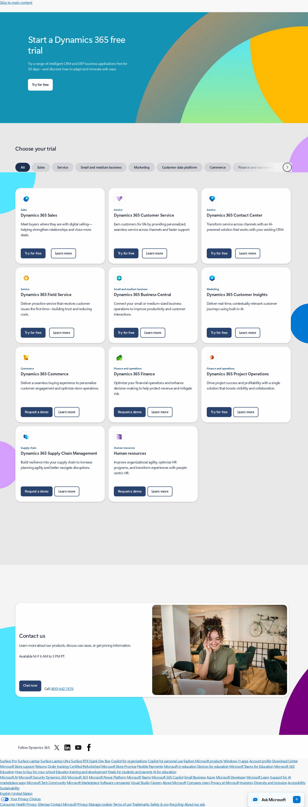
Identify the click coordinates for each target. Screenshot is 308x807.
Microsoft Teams (139, 777)
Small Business (195, 777)
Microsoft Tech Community (46, 782)
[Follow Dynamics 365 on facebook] (88, 747)
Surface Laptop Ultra (55, 761)
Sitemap (44, 804)
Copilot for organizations (129, 761)
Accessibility (296, 782)
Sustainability (9, 788)
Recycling (177, 804)
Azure (211, 777)
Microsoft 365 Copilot (167, 777)
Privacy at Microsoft (225, 782)
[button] (30, 686)
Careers (156, 782)
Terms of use (122, 804)
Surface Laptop (28, 761)
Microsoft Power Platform (107, 777)
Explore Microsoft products (203, 761)
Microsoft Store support (17, 766)
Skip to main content (16, 2)
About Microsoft (174, 782)
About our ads (194, 804)
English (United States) (16, 793)
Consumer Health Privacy (18, 804)
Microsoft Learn (257, 777)
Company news (198, 782)
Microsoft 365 (77, 777)
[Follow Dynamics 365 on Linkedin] (67, 747)
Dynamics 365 (56, 777)
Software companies (115, 782)
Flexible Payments (150, 766)
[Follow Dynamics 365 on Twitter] (56, 747)
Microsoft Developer (231, 777)
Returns (41, 766)
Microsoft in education (180, 766)
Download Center (285, 761)
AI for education (164, 771)
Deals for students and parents (130, 771)
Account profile (260, 761)
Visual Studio (140, 782)
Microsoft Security (31, 777)
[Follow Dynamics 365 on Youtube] (78, 747)
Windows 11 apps (235, 761)
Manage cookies (100, 804)
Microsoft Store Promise (118, 766)
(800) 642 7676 (62, 688)
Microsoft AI (9, 777)
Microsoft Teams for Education (251, 766)
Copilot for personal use (165, 761)
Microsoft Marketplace (83, 782)
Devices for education (213, 766)
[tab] (22, 167)
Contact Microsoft (64, 804)
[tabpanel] (153, 342)
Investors (246, 782)
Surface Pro (8, 761)
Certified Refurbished (84, 766)
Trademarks (140, 804)
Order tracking (58, 766)
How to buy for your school (35, 771)
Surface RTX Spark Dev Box (90, 761)
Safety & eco (159, 804)
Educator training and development (81, 771)
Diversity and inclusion (270, 782)
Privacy (83, 804)
